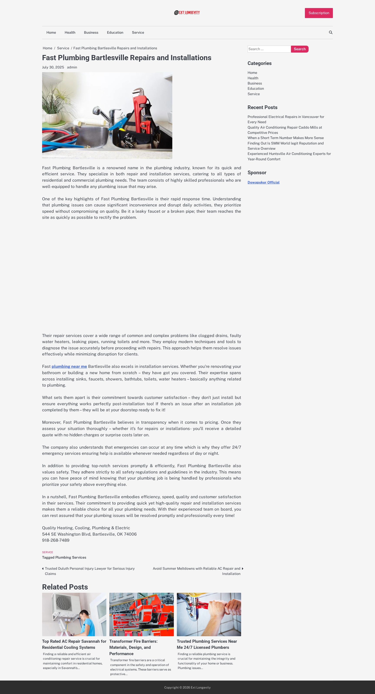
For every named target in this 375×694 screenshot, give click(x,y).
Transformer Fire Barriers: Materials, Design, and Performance (133, 647)
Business (91, 32)
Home (51, 32)
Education (115, 32)
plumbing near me (69, 366)
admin (72, 67)
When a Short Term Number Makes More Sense (286, 138)
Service (138, 32)
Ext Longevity (201, 687)
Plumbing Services (70, 557)
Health (70, 32)
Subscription (319, 13)
